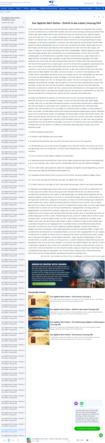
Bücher (11, 8)
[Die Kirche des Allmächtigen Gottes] (52, 3)
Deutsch (101, 3)
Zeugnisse (62, 8)
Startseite (4, 8)
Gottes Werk (48, 37)
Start (1, 12)
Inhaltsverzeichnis (34, 17)
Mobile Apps (90, 3)
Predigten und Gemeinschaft (48, 8)
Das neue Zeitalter (86, 8)
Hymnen (26, 8)
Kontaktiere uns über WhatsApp (87, 428)
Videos (18, 8)
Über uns (98, 8)
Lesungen (33, 8)
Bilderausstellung (73, 8)
